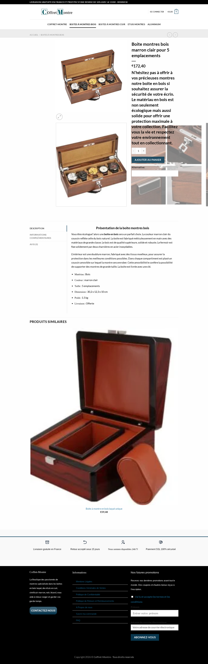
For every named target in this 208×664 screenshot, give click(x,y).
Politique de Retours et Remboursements (95, 601)
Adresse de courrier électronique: (149, 622)
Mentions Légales (84, 581)
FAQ (78, 620)
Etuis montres (136, 24)
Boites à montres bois (83, 24)
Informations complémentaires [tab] (40, 236)
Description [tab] (37, 228)
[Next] (67, 115)
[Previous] (57, 209)
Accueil (34, 35)
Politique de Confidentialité (88, 594)
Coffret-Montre (57, 24)
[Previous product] (175, 34)
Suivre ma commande (86, 614)
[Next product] (169, 34)
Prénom (135, 607)
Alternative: (138, 167)
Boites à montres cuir (112, 24)
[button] (157, 11)
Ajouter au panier (148, 159)
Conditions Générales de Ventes (91, 588)
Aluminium (154, 24)
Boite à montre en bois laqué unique (104, 508)
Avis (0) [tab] (34, 244)
